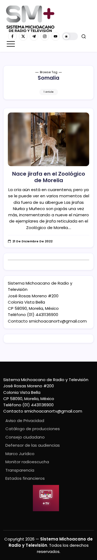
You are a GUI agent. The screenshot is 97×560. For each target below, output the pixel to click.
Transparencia (19, 470)
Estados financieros (25, 478)
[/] (23, 36)
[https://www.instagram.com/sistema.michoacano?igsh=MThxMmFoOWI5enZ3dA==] (44, 36)
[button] (70, 36)
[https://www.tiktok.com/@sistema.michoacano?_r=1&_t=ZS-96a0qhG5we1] (34, 36)
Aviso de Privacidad (24, 420)
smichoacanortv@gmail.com (58, 321)
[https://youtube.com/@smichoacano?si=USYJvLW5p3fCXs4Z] (55, 36)
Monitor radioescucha (27, 462)
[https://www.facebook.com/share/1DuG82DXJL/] (12, 36)
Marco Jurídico (19, 453)
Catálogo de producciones (32, 429)
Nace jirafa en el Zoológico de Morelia (48, 177)
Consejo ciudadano (25, 437)
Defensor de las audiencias (32, 445)
